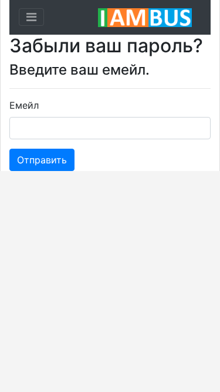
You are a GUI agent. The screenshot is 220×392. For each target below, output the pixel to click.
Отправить (42, 160)
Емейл (24, 105)
